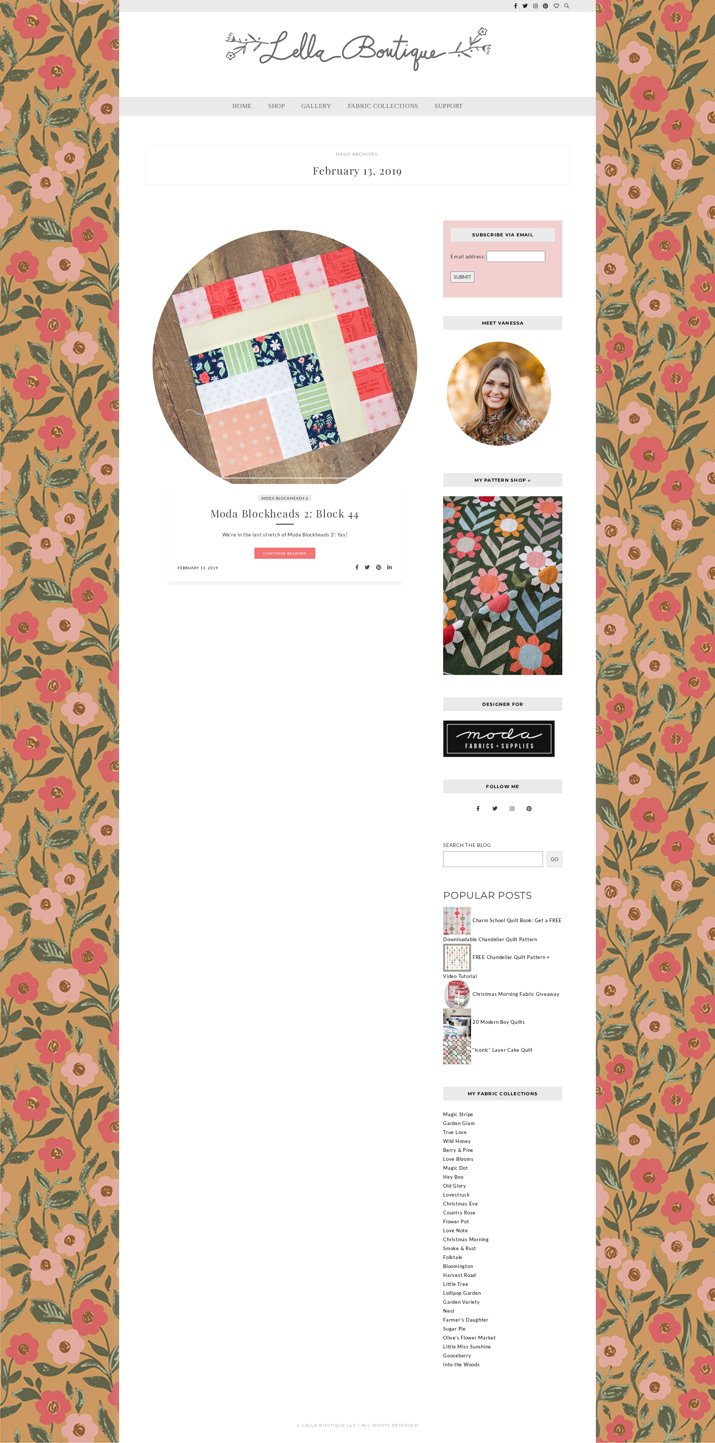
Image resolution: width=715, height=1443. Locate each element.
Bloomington (458, 1266)
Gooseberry (457, 1355)
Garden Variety (461, 1302)
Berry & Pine (458, 1150)
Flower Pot (456, 1221)
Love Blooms (458, 1159)
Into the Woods (461, 1364)
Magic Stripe (458, 1114)
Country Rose (459, 1213)
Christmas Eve (460, 1204)
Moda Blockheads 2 (284, 498)
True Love (455, 1132)
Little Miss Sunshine (467, 1347)
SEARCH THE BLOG (467, 845)
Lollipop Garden (462, 1293)
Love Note (455, 1230)
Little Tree (455, 1284)
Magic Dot (455, 1168)
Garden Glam (459, 1123)
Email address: (469, 256)
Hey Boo (453, 1177)
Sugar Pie (454, 1329)
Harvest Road (459, 1275)
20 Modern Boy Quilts (499, 1022)
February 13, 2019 (198, 568)
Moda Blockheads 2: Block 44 (284, 513)
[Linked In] (387, 567)
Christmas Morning (466, 1239)
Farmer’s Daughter (466, 1320)
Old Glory (454, 1186)
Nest (449, 1311)
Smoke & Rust (459, 1248)
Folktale (453, 1257)
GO (554, 859)
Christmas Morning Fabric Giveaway (516, 994)
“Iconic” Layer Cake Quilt (503, 1050)
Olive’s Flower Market (469, 1338)
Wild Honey (457, 1141)
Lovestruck (456, 1195)
